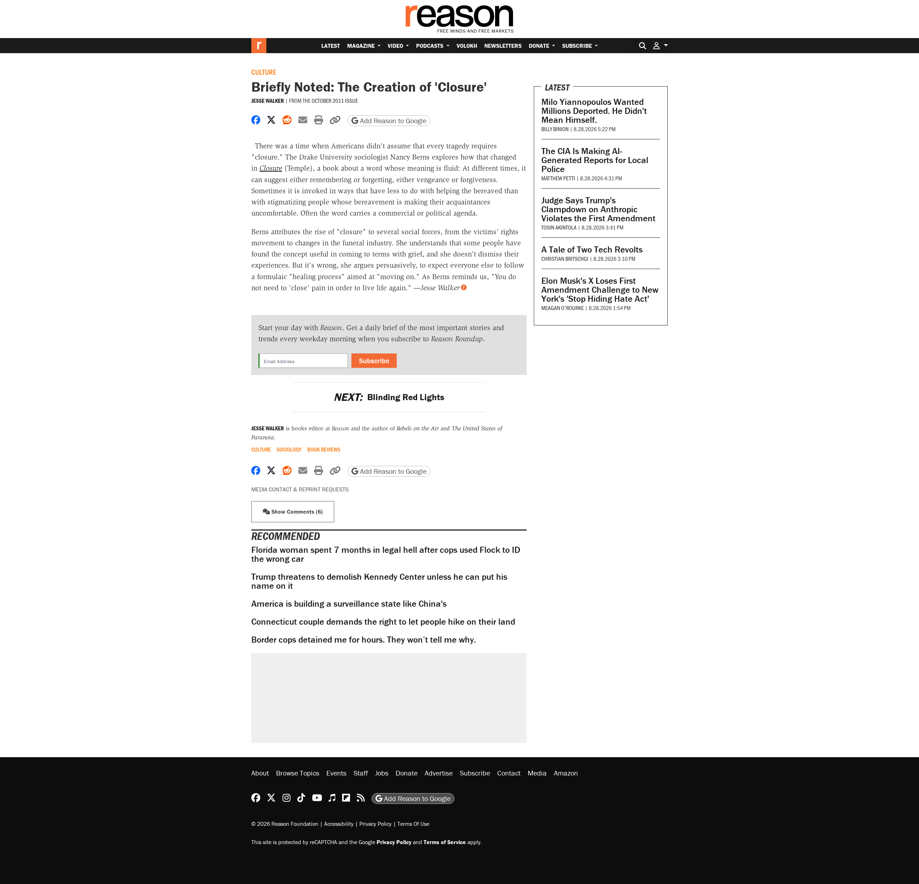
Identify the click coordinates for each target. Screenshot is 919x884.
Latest (330, 45)
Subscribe (577, 45)
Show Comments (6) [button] (296, 511)
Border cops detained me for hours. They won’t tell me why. (363, 639)
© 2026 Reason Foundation (284, 823)
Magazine (361, 45)
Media (537, 772)
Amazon (566, 772)
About (260, 772)
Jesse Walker (267, 100)
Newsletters (503, 45)
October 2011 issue (335, 100)
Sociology (289, 449)
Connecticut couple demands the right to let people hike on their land (383, 621)
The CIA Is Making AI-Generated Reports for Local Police (594, 160)
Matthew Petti (558, 178)
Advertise (439, 772)
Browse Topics (297, 772)
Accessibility (339, 823)
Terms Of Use (413, 823)
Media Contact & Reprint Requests (300, 489)
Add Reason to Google (392, 120)
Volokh (467, 45)
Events (336, 772)
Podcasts (430, 45)
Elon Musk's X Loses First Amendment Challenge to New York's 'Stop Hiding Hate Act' (599, 289)
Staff (361, 772)
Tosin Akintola (559, 227)
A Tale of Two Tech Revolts (592, 249)
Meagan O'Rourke (562, 307)
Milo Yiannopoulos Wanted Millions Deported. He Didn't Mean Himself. (594, 110)
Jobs (381, 772)
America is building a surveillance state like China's (349, 603)
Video (396, 45)
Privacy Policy (375, 823)
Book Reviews (323, 449)
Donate (540, 45)
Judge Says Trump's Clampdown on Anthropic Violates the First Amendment (598, 209)
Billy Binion (555, 129)
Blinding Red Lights (388, 397)
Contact (509, 772)
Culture (263, 72)
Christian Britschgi (564, 258)
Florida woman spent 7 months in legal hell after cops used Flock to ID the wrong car (385, 554)
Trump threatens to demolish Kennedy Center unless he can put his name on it (379, 581)
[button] (660, 45)
